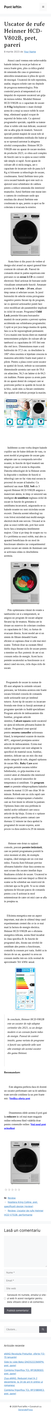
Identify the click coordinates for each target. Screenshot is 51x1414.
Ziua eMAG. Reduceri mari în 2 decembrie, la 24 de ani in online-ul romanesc (23, 1382)
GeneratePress (25, 1409)
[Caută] (43, 1329)
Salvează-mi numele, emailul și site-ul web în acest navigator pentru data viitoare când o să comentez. (27, 1298)
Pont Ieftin (12, 7)
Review (12, 1198)
